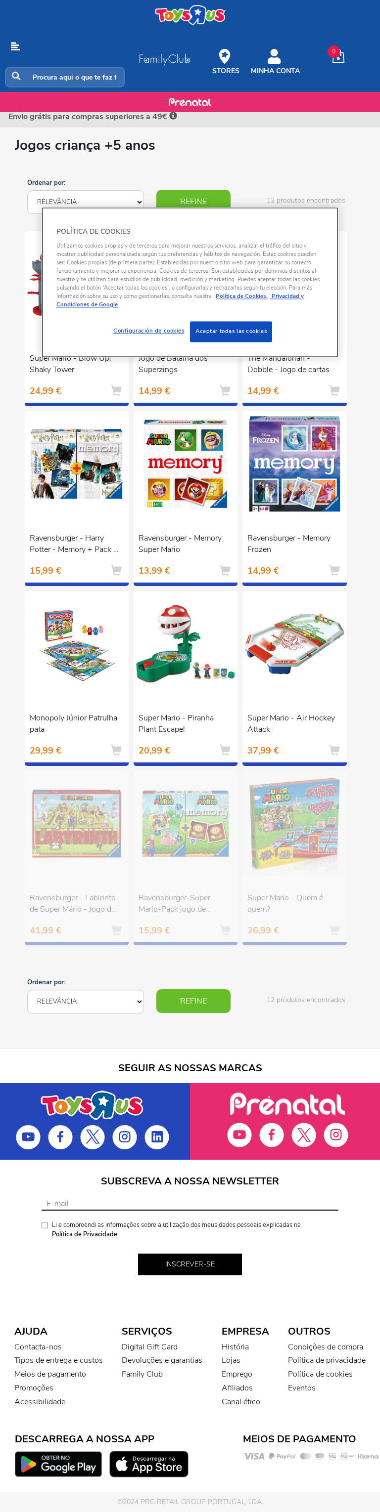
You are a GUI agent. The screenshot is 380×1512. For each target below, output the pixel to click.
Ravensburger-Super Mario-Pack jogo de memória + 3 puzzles (175, 904)
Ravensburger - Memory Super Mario (180, 544)
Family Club (142, 1374)
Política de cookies (320, 1374)
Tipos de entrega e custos (58, 1360)
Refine (193, 201)
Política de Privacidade (84, 1234)
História (235, 1347)
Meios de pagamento (50, 1374)
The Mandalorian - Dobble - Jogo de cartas (288, 364)
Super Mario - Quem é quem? (285, 903)
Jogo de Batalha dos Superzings (173, 364)
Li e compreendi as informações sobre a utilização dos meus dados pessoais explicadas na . (176, 1229)
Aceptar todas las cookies (231, 332)
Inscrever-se (190, 1264)
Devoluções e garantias (162, 1360)
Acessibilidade (39, 1401)
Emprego (237, 1374)
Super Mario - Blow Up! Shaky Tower (70, 364)
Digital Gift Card (150, 1347)
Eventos (302, 1388)
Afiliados (237, 1388)
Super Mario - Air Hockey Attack (291, 724)
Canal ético (241, 1401)
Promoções (33, 1388)
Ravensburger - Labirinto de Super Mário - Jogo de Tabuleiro (73, 904)
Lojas (231, 1360)
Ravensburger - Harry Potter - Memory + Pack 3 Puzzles (74, 545)
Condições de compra (325, 1347)
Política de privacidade (327, 1360)
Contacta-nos (38, 1347)
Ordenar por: (46, 182)
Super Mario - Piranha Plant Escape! (176, 724)
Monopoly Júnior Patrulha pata (73, 724)
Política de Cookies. (242, 296)
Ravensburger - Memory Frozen (289, 544)
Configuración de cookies (149, 331)
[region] (190, 282)
